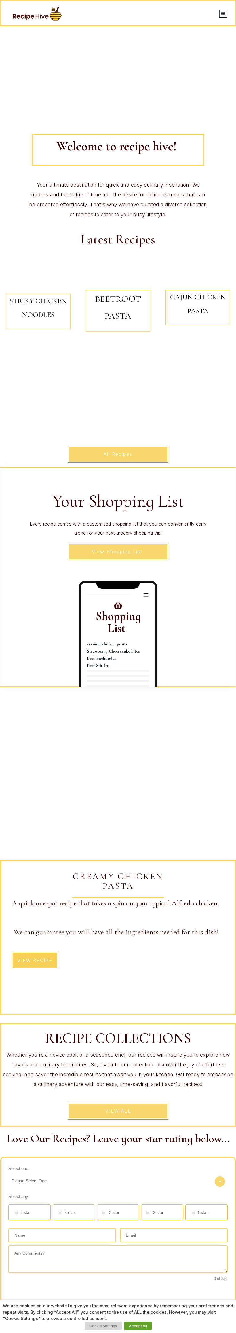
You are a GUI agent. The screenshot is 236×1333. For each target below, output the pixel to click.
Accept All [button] (138, 1325)
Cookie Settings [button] (103, 1325)
